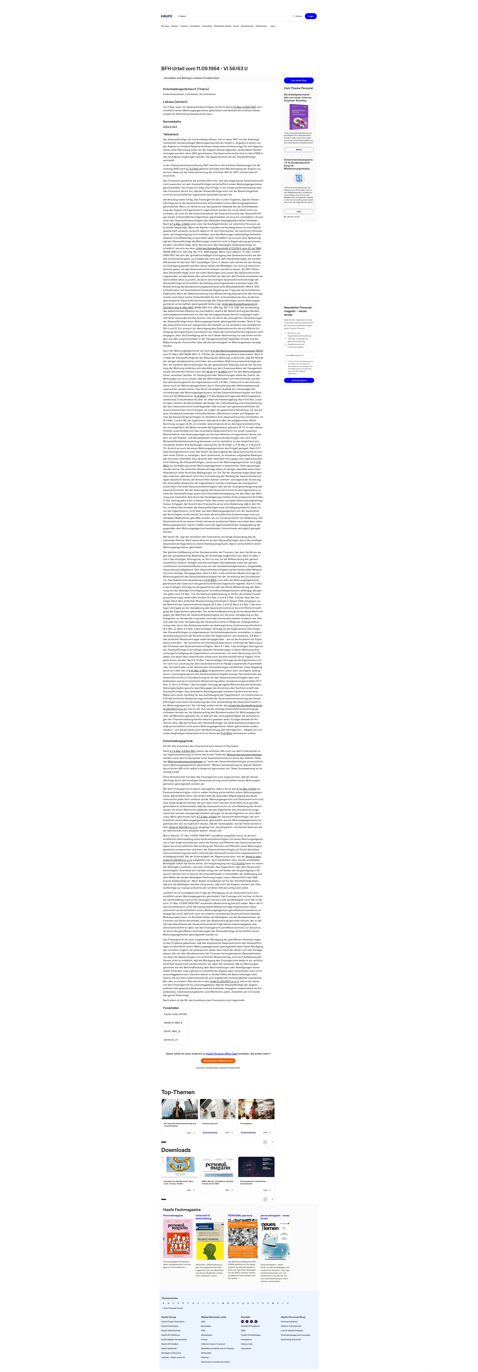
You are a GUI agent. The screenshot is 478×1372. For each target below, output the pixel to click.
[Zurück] (265, 1142)
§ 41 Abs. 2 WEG (198, 670)
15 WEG (222, 371)
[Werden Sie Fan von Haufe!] (255, 1321)
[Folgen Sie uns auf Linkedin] (242, 1321)
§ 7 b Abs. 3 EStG (180, 224)
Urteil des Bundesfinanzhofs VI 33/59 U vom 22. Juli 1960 (228, 248)
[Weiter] (272, 1142)
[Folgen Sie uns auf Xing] (246, 1321)
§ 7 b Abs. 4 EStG (247, 789)
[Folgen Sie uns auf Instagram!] (251, 1321)
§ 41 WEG (226, 733)
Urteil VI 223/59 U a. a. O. (183, 827)
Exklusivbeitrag (210, 1132)
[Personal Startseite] (167, 16)
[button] (311, 16)
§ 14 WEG (200, 396)
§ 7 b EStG (192, 168)
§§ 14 (209, 371)
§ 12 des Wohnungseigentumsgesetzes (232, 351)
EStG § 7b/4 (170, 126)
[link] (165, 26)
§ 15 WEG (210, 580)
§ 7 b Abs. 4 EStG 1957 (243, 107)
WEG (259, 351)
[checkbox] (285, 361)
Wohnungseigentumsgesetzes (244, 754)
